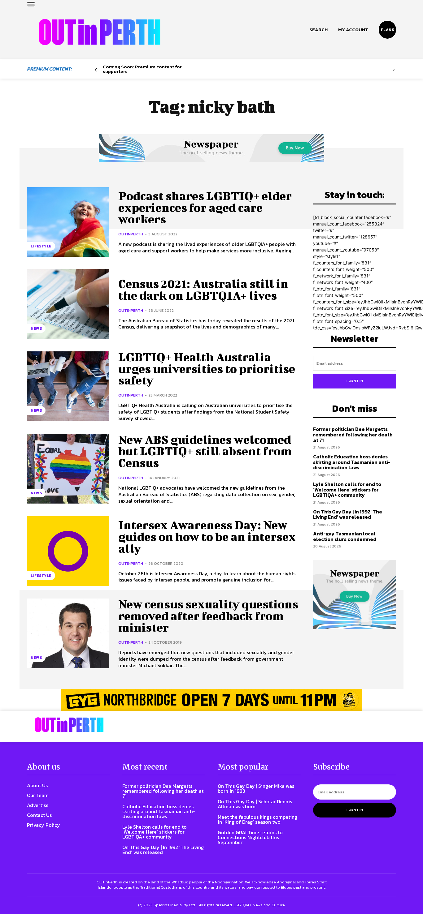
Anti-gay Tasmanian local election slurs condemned (344, 536)
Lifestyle (41, 246)
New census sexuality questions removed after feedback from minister (208, 615)
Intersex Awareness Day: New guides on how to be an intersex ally (207, 536)
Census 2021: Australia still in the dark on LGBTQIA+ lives (203, 289)
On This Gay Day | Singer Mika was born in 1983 (256, 788)
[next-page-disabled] (394, 70)
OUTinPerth (130, 234)
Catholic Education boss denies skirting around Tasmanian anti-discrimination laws (351, 462)
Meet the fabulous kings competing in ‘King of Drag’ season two (257, 819)
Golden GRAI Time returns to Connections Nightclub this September (250, 837)
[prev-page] (96, 70)
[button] (318, 30)
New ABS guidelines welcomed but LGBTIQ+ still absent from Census (205, 451)
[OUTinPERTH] (99, 32)
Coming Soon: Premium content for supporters (142, 69)
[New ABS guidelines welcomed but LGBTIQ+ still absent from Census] (68, 469)
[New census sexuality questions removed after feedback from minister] (68, 633)
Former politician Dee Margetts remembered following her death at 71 (353, 434)
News (36, 328)
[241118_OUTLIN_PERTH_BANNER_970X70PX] (211, 700)
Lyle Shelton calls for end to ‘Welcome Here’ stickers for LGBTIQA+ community (347, 489)
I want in (355, 381)
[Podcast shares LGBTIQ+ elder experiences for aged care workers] (68, 222)
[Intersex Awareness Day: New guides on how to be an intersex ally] (68, 551)
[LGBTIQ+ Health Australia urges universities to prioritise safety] (68, 386)
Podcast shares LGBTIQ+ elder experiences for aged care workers (205, 207)
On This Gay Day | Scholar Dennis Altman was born (255, 804)
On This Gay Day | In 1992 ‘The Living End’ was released (347, 514)
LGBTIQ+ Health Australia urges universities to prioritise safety (206, 368)
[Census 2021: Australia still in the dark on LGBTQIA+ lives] (68, 304)
